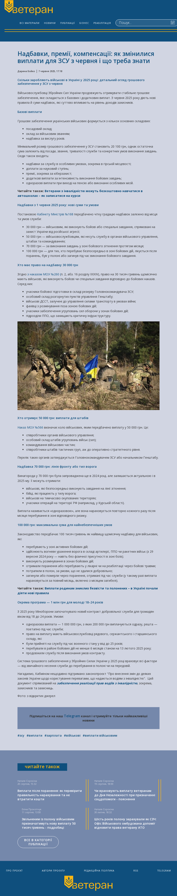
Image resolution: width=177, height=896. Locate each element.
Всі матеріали (30, 23)
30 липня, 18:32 (103, 812)
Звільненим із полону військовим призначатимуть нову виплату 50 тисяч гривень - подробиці (49, 823)
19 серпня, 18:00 (103, 783)
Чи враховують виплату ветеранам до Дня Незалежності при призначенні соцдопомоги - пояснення (124, 795)
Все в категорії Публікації (38, 842)
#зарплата (53, 735)
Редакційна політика (99, 870)
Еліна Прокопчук (31, 809)
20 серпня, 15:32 (26, 783)
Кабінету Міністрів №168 (55, 214)
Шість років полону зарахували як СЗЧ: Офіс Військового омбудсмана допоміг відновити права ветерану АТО (125, 823)
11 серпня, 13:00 (31, 812)
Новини (50, 23)
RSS (135, 870)
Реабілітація (102, 23)
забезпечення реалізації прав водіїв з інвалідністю (97, 683)
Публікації (67, 23)
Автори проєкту (53, 870)
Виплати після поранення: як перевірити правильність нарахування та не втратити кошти (49, 795)
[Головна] (28, 8)
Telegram (72, 716)
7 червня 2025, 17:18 (50, 71)
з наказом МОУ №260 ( (44, 274)
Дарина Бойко (26, 71)
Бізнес (84, 23)
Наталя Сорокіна (27, 780)
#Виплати (34, 735)
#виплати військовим (100, 735)
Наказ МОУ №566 (30, 427)
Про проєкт (14, 870)
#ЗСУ (20, 735)
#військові (72, 735)
